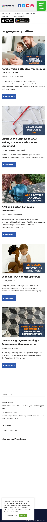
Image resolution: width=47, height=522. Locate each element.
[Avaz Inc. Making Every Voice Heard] (8, 5)
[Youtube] (27, 5)
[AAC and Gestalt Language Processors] (23, 188)
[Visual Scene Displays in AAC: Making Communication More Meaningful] (23, 120)
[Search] (42, 394)
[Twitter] (23, 5)
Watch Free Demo (41, 5)
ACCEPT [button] (23, 515)
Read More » (8, 97)
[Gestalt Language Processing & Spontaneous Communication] (23, 322)
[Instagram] (32, 5)
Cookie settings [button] (11, 515)
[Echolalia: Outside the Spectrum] (23, 258)
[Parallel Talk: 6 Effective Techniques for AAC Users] (23, 50)
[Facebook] (19, 5)
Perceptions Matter (10, 412)
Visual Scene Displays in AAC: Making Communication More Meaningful (19, 142)
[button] (22, 13)
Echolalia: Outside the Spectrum (21, 276)
